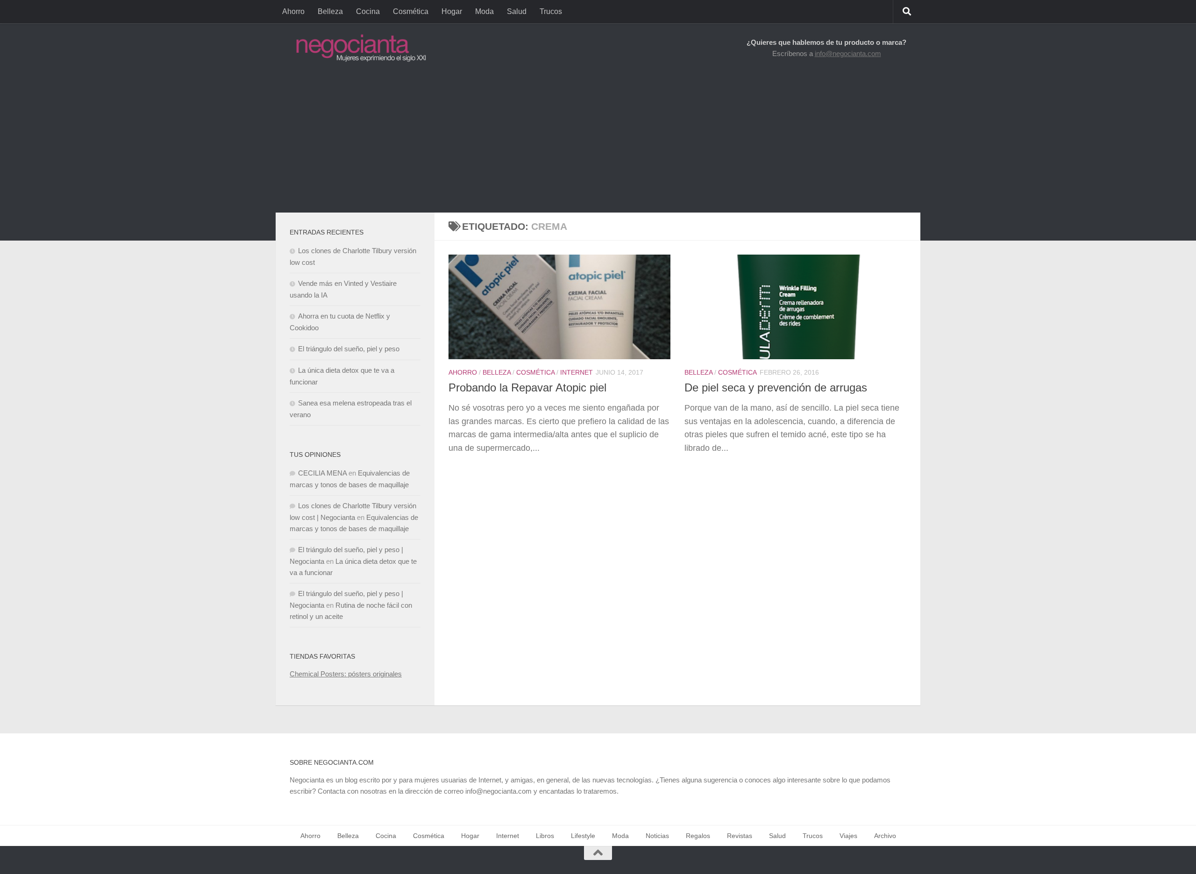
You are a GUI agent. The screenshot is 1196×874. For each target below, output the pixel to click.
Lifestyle (583, 835)
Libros (545, 835)
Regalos (698, 835)
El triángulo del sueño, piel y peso (348, 349)
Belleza (330, 11)
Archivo (885, 835)
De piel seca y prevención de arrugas (775, 388)
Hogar (451, 11)
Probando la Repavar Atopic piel (527, 388)
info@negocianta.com (848, 53)
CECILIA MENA (322, 473)
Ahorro (293, 11)
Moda (484, 11)
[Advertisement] (598, 142)
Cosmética (410, 11)
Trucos (551, 11)
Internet (576, 372)
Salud (517, 11)
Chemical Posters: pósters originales (346, 674)
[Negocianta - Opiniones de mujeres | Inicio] (358, 47)
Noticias (657, 835)
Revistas (739, 835)
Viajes (848, 835)
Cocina (368, 11)
